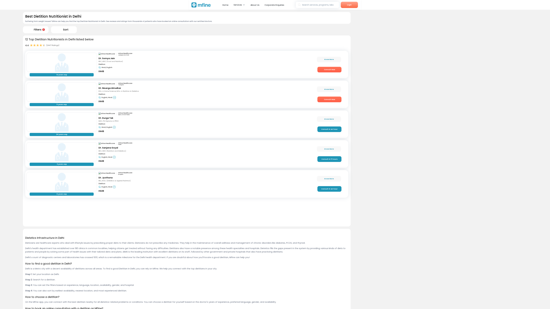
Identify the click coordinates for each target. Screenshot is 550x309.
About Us (255, 5)
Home (225, 5)
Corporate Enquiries (274, 5)
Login (349, 5)
